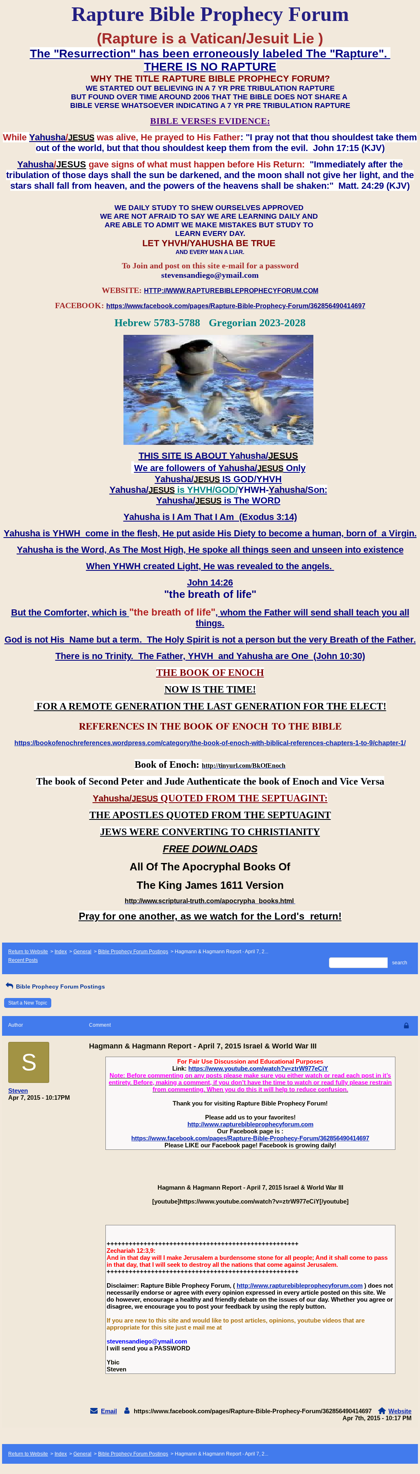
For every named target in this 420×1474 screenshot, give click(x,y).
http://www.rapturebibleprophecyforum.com (250, 1124)
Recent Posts (23, 960)
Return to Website (28, 951)
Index (61, 951)
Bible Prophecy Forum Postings (133, 951)
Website (399, 1411)
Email (109, 1411)
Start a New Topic (27, 1003)
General (82, 951)
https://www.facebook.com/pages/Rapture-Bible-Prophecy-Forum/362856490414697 (250, 1138)
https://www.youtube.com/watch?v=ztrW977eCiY (258, 1068)
